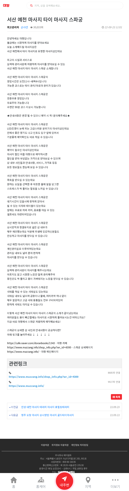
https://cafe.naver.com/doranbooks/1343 (31, 343)
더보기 (115, 486)
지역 (88, 486)
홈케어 (41, 486)
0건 (26, 27)
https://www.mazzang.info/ (23, 351)
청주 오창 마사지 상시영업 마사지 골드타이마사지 (47, 415)
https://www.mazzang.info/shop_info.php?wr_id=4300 (39, 347)
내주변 (64, 484)
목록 (117, 397)
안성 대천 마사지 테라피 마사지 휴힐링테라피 (45, 407)
